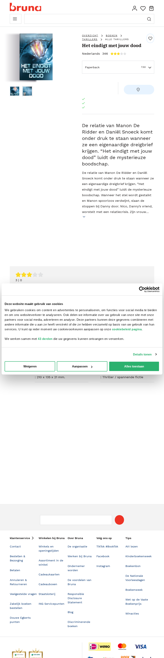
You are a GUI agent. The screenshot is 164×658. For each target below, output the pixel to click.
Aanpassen (80, 366)
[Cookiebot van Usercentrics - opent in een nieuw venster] (141, 289)
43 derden (45, 338)
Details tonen (142, 354)
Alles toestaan (134, 366)
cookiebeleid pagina (127, 329)
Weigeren (30, 366)
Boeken (111, 35)
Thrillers (90, 39)
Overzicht (90, 35)
